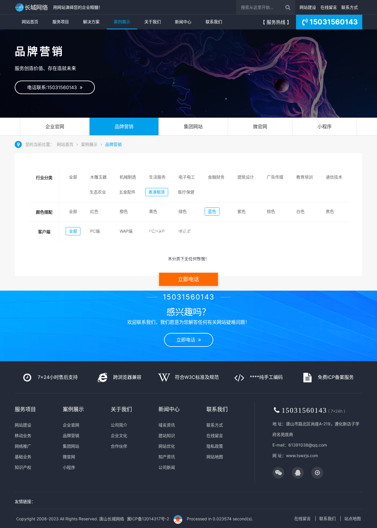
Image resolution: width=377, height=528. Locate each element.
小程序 (325, 126)
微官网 (260, 126)
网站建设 (308, 7)
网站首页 (30, 21)
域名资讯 (166, 424)
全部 (73, 176)
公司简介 (119, 424)
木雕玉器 (98, 176)
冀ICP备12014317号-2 (148, 518)
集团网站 (193, 126)
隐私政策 (214, 446)
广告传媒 (275, 176)
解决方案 (91, 21)
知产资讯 (166, 456)
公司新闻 (166, 467)
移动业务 (23, 435)
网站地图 (214, 456)
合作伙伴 (119, 446)
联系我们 (214, 21)
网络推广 (23, 446)
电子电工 (186, 176)
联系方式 (349, 7)
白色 (300, 211)
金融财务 (216, 176)
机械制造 (128, 176)
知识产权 (23, 467)
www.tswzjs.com (302, 455)
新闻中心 (183, 21)
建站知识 (166, 435)
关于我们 (152, 21)
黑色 (330, 211)
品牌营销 (124, 126)
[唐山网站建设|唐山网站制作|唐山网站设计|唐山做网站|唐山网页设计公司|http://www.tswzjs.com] (32, 7)
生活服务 (157, 176)
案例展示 (122, 21)
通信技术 (334, 176)
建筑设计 (245, 176)
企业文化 (119, 435)
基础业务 (23, 456)
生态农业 (98, 191)
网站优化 (166, 446)
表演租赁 (156, 191)
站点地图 (352, 518)
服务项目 (60, 21)
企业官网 (54, 126)
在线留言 (328, 7)
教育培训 (304, 176)
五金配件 (127, 191)
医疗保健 (186, 191)
